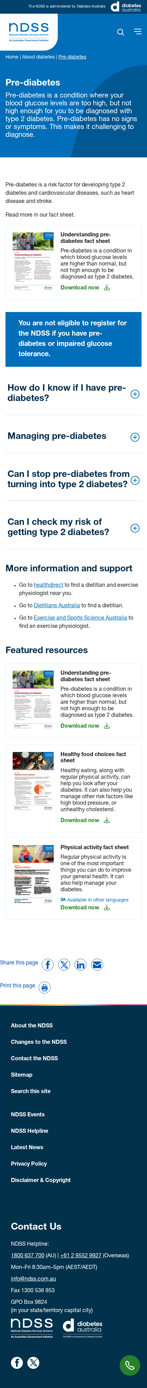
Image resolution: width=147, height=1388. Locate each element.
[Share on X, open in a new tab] (33, 1363)
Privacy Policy (29, 1164)
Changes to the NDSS (39, 1043)
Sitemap (21, 1075)
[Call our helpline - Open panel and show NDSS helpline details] (130, 1365)
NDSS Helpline (29, 1131)
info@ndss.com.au (33, 1279)
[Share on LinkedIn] (80, 965)
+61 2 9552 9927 (81, 1256)
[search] (121, 32)
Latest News (27, 1148)
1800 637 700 (27, 1256)
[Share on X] (64, 965)
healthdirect (48, 585)
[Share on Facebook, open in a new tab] (17, 1363)
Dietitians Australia (57, 606)
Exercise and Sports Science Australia (80, 618)
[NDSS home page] (29, 32)
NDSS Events (28, 1115)
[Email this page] (97, 965)
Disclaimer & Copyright (41, 1181)
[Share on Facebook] (48, 965)
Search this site (31, 1092)
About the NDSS (32, 1026)
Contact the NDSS (34, 1059)
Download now (80, 288)
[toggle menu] (138, 32)
